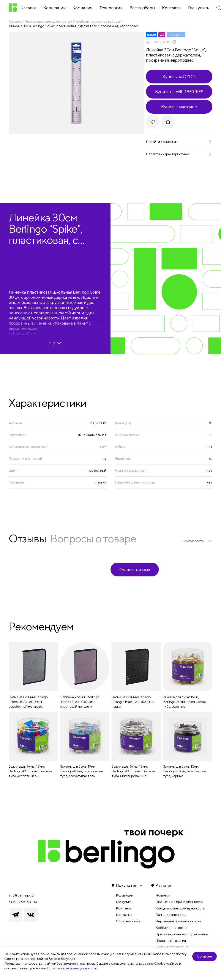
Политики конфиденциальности (72, 968)
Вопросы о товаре (93, 538)
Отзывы (27, 538)
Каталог (15, 21)
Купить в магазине (179, 106)
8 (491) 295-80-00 (23, 902)
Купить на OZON (179, 76)
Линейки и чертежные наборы (96, 21)
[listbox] (197, 541)
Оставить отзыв (134, 569)
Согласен (204, 956)
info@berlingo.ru (21, 895)
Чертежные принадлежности (47, 21)
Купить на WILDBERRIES (179, 91)
